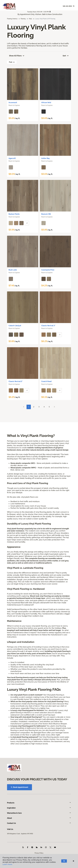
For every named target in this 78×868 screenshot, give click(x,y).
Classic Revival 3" (48, 326)
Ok (64, 861)
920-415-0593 (67, 6)
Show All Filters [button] (15, 56)
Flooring (23, 18)
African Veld (46, 102)
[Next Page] (54, 407)
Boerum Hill (46, 214)
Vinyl (30, 18)
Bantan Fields (14, 214)
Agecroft (12, 158)
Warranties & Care (14, 813)
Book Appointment (20, 787)
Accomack (13, 102)
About (9, 818)
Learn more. (8, 864)
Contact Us (11, 823)
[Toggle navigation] (74, 6)
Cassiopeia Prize (47, 270)
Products (10, 803)
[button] (14, 62)
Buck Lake (13, 270)
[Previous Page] (23, 407)
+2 (26, 223)
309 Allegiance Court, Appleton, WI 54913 (20, 833)
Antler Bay (45, 158)
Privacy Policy (39, 853)
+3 (59, 334)
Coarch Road (46, 381)
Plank (10, 62)
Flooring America (12, 18)
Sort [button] (64, 56)
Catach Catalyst (15, 326)
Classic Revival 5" (16, 381)
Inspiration (11, 808)
